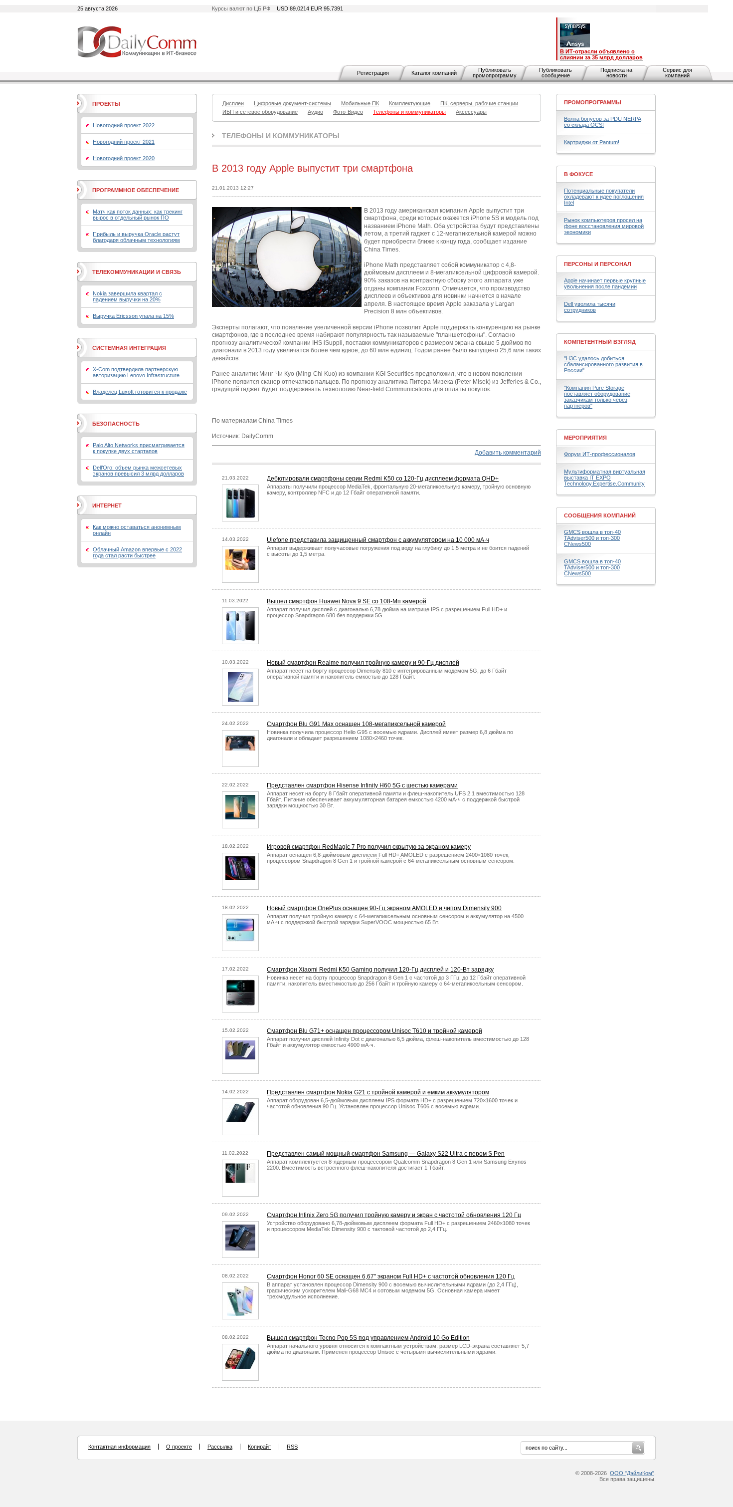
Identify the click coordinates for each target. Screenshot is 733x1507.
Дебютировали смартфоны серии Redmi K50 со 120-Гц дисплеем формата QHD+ (383, 478)
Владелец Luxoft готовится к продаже (140, 392)
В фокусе (578, 174)
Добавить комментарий (508, 452)
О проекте (179, 1447)
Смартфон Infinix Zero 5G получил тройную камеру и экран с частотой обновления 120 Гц (394, 1215)
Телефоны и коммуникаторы (281, 136)
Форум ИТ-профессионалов (599, 454)
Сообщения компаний (600, 515)
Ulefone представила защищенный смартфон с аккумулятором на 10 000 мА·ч (378, 539)
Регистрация (373, 73)
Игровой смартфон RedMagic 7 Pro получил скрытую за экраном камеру (369, 846)
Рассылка (219, 1447)
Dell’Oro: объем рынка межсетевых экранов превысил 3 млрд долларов (138, 471)
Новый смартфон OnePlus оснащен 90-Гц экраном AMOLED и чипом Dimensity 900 (384, 908)
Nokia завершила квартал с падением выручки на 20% (127, 296)
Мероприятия (585, 438)
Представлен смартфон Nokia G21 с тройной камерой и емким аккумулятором (378, 1092)
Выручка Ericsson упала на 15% (133, 316)
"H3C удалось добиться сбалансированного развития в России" (603, 364)
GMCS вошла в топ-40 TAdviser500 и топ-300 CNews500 (592, 538)
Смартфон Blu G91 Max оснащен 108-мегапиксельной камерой (356, 724)
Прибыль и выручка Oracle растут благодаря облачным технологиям (136, 237)
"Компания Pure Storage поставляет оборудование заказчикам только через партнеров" (597, 397)
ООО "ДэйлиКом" (632, 1473)
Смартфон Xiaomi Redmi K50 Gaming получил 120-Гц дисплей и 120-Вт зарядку (380, 969)
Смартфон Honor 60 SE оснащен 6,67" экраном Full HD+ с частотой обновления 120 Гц (391, 1276)
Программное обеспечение (135, 190)
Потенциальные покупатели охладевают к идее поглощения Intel (604, 197)
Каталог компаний (434, 73)
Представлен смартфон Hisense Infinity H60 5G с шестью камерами (362, 785)
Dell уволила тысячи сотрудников (589, 307)
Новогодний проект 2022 (124, 125)
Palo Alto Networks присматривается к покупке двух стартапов (138, 448)
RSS (292, 1447)
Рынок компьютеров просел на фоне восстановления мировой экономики (604, 226)
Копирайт (259, 1447)
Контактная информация (119, 1447)
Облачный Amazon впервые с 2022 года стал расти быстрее (137, 552)
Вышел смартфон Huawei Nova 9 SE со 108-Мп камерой (346, 601)
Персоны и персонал (597, 264)
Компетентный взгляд (600, 342)
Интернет (107, 505)
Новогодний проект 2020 (124, 158)
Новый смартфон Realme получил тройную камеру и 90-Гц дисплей (363, 662)
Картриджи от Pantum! (591, 142)
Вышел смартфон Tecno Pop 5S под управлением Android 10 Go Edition (368, 1337)
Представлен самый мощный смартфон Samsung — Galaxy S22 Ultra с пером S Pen (386, 1153)
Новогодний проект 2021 (124, 142)
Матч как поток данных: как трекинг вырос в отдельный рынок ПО (138, 215)
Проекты (106, 104)
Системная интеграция (129, 348)
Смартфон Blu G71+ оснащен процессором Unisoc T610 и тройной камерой (374, 1030)
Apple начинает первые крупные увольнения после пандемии (605, 283)
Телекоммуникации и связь (136, 272)
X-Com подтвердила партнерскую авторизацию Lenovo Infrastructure (136, 372)
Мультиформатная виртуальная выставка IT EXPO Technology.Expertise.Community (604, 478)
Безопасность (116, 424)
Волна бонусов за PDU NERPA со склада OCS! (602, 122)
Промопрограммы (592, 102)
